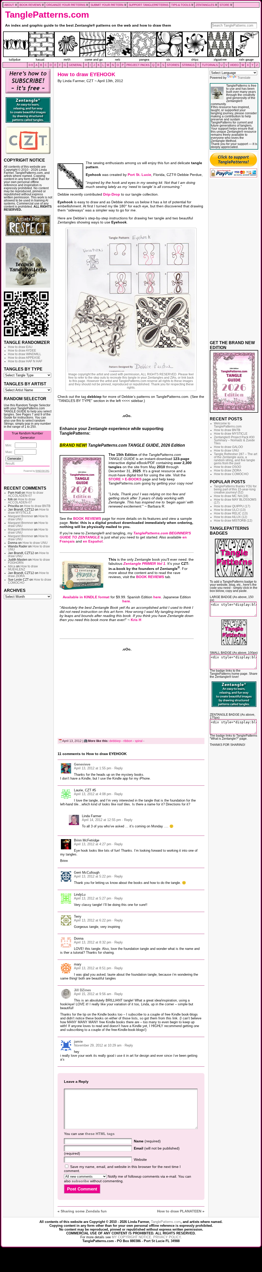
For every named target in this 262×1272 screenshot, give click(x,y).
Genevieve (82, 764)
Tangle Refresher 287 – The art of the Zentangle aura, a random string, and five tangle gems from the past (235, 459)
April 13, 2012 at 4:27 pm (92, 844)
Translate (243, 77)
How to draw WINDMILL (24, 354)
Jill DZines (82, 990)
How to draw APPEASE (24, 357)
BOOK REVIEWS (87, 518)
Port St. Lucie (139, 175)
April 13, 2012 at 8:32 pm (92, 942)
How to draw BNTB (37, 506)
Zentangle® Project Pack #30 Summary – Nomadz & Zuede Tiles (234, 440)
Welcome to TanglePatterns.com (228, 425)
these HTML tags (100, 1134)
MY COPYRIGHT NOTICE (131, 1237)
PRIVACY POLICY (167, 1237)
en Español (93, 541)
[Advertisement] (28, 679)
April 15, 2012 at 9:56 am (92, 994)
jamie (78, 1041)
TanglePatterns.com (47, 14)
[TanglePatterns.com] (131, 46)
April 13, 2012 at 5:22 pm (92, 876)
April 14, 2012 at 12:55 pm (101, 820)
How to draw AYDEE (22, 350)
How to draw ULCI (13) (230, 509)
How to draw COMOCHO (231, 474)
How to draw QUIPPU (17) (232, 506)
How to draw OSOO (227, 466)
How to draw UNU (35, 542)
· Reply (117, 768)
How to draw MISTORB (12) (233, 520)
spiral (139, 740)
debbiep (115, 740)
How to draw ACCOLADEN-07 (25, 494)
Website (140, 1159)
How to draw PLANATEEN (179, 1211)
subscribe (80, 1181)
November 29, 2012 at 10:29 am (98, 1045)
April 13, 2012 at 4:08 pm (92, 794)
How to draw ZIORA (227, 470)
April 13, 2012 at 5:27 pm (92, 898)
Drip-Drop (111, 194)
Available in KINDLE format (86, 597)
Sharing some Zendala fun (84, 1211)
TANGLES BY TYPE (23, 369)
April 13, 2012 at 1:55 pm (92, 768)
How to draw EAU (20, 346)
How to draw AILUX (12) (230, 517)
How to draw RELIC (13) (231, 513)
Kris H (136, 620)
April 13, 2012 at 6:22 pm (92, 920)
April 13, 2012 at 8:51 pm (92, 968)
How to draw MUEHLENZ (23, 568)
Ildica (11, 566)
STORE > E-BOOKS (124, 479)
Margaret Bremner (20, 516)
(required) (147, 1141)
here (157, 597)
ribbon (127, 740)
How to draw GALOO (228, 446)
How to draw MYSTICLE (28, 511)
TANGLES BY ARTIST (25, 383)
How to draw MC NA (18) (231, 496)
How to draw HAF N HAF (25, 361)
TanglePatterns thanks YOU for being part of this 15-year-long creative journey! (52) (235, 489)
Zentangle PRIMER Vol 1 (144, 563)
